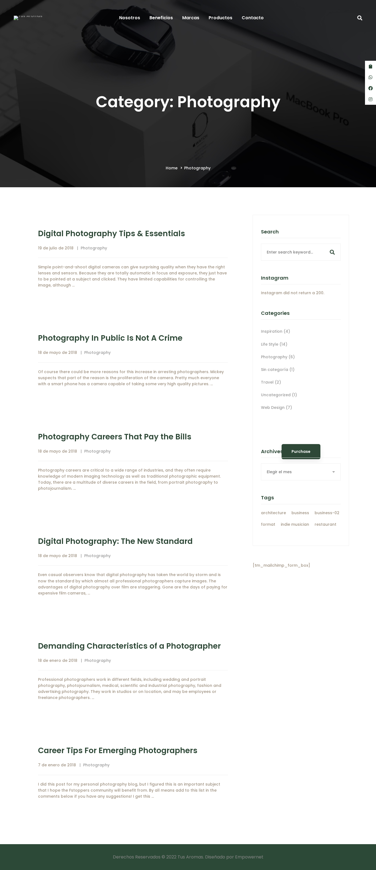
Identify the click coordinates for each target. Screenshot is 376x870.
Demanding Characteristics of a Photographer (129, 646)
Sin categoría (278, 369)
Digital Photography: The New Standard (115, 541)
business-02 (327, 513)
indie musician (295, 524)
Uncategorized (279, 395)
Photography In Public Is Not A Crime (110, 338)
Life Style (274, 344)
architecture (273, 513)
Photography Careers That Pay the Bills (114, 436)
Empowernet (249, 857)
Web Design (276, 407)
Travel (271, 382)
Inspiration (275, 331)
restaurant (325, 524)
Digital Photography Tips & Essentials (111, 233)
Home (172, 168)
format (268, 524)
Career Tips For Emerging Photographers (117, 750)
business (300, 513)
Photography (94, 248)
